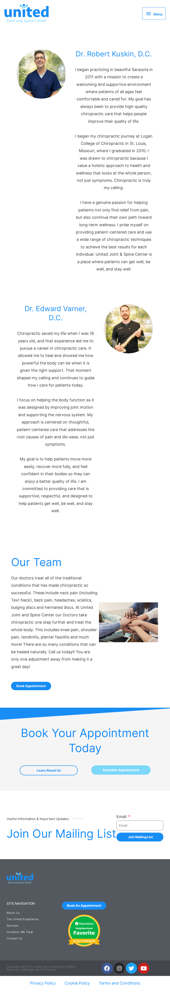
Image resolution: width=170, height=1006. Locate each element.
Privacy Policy (43, 983)
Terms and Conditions (119, 983)
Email (122, 816)
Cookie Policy (77, 983)
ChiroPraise (48, 969)
